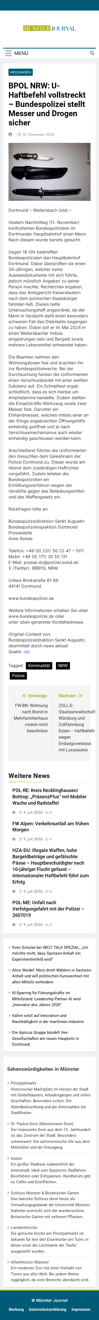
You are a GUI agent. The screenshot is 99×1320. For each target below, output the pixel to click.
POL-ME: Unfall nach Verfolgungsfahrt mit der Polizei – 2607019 (48, 909)
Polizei (18, 675)
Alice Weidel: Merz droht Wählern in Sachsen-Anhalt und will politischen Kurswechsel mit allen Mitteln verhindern (52, 976)
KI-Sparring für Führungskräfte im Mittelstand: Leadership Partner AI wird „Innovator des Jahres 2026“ (46, 999)
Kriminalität (39, 665)
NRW (63, 665)
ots (26, 651)
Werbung (16, 1309)
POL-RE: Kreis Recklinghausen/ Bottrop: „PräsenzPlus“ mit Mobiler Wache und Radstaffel (49, 797)
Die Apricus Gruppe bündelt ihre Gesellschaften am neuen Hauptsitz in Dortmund (45, 1038)
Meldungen (20, 72)
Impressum (81, 1309)
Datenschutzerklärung (47, 1309)
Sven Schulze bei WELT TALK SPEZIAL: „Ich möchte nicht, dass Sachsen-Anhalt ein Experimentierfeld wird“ (50, 953)
